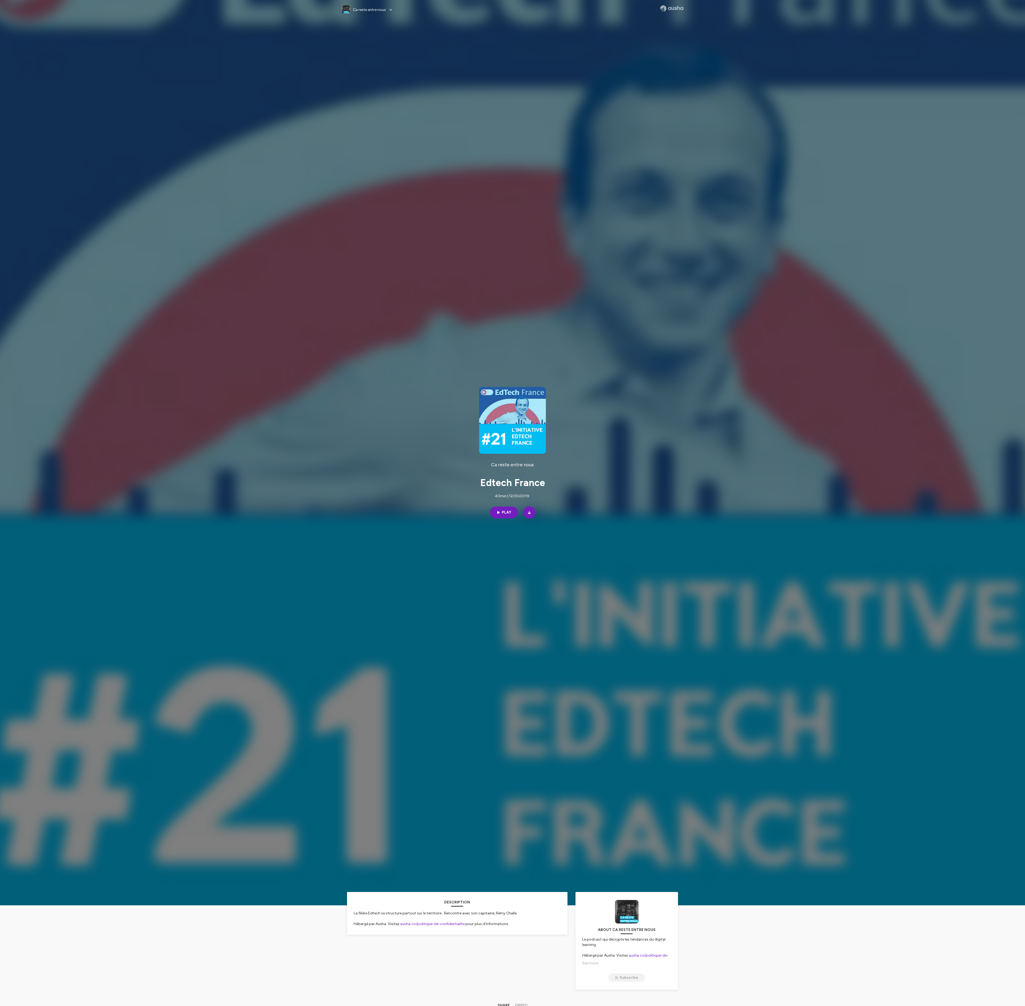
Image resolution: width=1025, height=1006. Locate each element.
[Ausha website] (671, 8)
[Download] (529, 512)
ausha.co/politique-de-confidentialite (432, 924)
